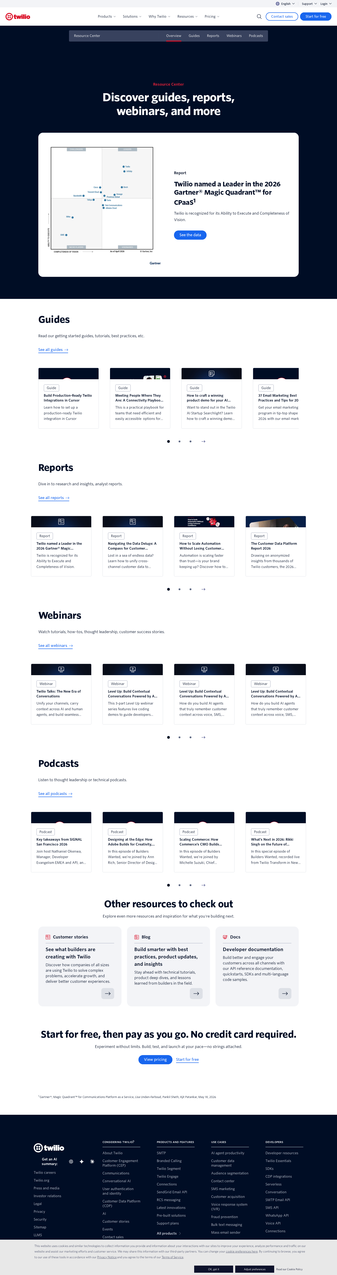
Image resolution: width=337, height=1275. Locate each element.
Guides (194, 36)
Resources (185, 16)
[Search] (259, 16)
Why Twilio (157, 16)
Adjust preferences (254, 1269)
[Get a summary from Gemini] (83, 1161)
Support (307, 4)
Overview (173, 36)
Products (105, 16)
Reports (213, 36)
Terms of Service (172, 1257)
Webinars (234, 36)
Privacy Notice (107, 1257)
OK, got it (213, 1269)
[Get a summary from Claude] (93, 1161)
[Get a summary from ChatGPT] (72, 1161)
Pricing (210, 16)
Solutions (130, 16)
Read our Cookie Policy (289, 1269)
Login (323, 4)
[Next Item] (203, 441)
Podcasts (256, 36)
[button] (168, 441)
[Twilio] (18, 16)
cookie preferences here (242, 1251)
